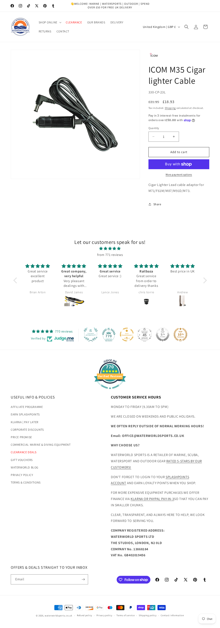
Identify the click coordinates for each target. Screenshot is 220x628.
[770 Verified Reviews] (110, 391)
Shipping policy (148, 615)
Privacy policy (104, 615)
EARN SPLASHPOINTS (25, 414)
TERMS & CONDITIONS (26, 482)
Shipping (170, 107)
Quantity (153, 128)
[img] (110, 248)
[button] (49, 22)
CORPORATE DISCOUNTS (27, 430)
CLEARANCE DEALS (24, 452)
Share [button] (157, 204)
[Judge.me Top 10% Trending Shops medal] (180, 334)
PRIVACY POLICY (22, 475)
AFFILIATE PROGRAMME (27, 407)
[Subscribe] (83, 579)
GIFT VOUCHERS (22, 460)
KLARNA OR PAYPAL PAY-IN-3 (152, 499)
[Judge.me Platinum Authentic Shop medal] (91, 334)
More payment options (179, 174)
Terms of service (125, 615)
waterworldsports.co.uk (58, 615)
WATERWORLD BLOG (24, 467)
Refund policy (84, 615)
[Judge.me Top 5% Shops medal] (163, 334)
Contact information (172, 615)
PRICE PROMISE (21, 437)
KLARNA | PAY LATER (24, 422)
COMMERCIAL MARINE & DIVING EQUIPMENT (41, 445)
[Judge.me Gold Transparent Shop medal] (127, 334)
